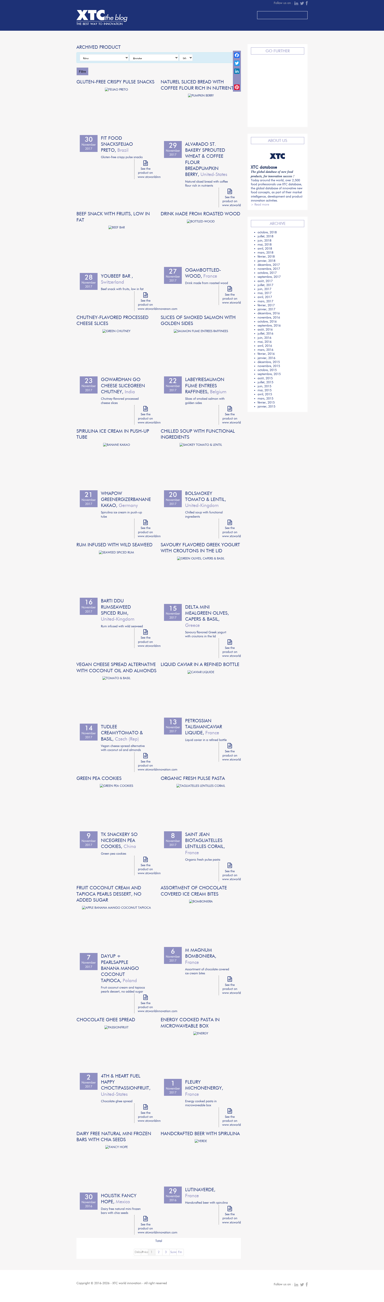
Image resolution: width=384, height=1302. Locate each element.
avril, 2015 (265, 394)
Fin (180, 1252)
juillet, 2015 (265, 382)
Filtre (82, 71)
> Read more (260, 204)
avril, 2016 (265, 346)
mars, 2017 (265, 301)
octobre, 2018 (267, 232)
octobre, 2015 (267, 370)
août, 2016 (265, 329)
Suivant (173, 1252)
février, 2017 (266, 305)
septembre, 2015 (269, 374)
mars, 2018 (265, 252)
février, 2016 (266, 354)
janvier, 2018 (266, 261)
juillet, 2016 (265, 333)
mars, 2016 (265, 350)
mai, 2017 (265, 293)
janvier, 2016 (266, 358)
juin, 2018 (264, 240)
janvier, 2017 (266, 309)
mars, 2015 (265, 398)
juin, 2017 (264, 289)
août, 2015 (265, 378)
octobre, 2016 (267, 321)
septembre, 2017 (269, 277)
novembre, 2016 (269, 317)
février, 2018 (266, 256)
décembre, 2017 (269, 265)
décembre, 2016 (269, 313)
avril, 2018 (265, 248)
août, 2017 (265, 281)
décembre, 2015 (269, 362)
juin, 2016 (264, 338)
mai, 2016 (265, 342)
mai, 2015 (265, 390)
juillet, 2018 (265, 236)
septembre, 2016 (269, 325)
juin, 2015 (264, 386)
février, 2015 (266, 402)
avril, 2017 (265, 297)
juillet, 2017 (265, 285)
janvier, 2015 (266, 406)
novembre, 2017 (269, 269)
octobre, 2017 (267, 273)
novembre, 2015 (269, 366)
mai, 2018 (265, 244)
